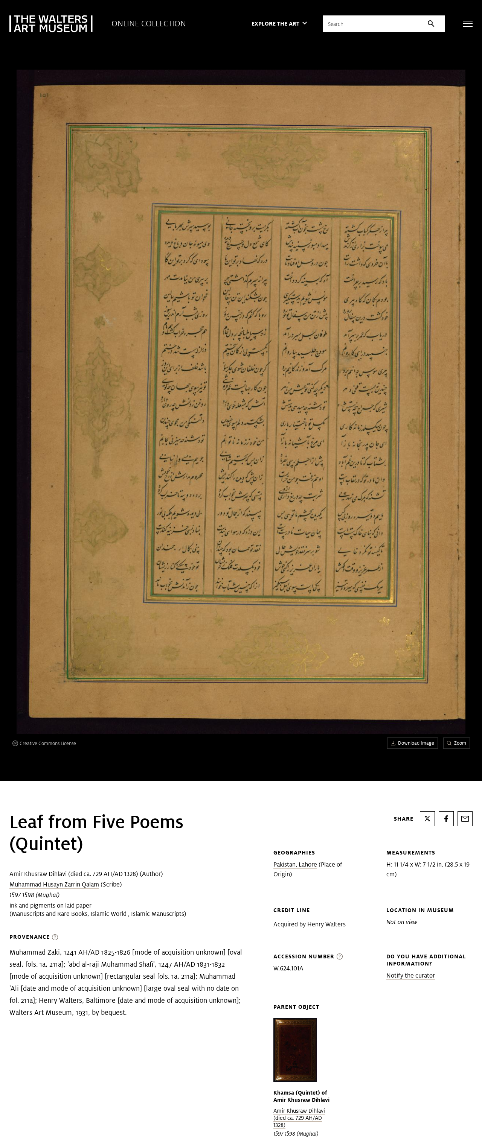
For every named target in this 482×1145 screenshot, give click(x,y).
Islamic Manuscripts (157, 914)
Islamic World (109, 914)
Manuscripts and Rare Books (49, 914)
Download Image (416, 743)
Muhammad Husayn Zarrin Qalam (54, 884)
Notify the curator (410, 975)
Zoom (460, 743)
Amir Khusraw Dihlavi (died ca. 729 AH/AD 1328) (73, 874)
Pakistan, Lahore (295, 864)
